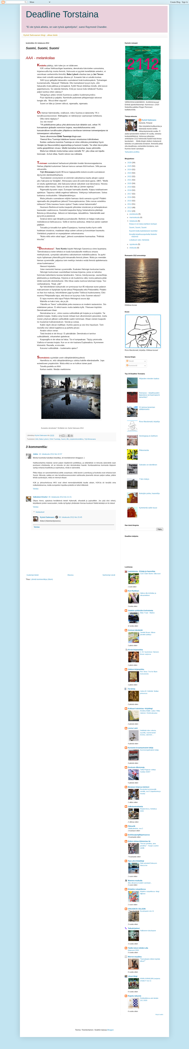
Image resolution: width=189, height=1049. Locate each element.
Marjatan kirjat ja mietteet (138, 787)
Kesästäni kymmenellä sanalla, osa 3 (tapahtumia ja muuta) (150, 791)
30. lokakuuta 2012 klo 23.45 (70, 517)
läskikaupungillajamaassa (139, 835)
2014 (129, 204)
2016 (129, 197)
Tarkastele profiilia (132, 152)
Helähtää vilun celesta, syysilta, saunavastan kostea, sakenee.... (148, 733)
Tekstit (131, 361)
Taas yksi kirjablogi (136, 861)
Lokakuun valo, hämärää (139, 240)
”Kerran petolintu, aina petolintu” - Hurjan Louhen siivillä (149, 846)
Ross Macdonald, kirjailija (149, 422)
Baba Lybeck (44, 439)
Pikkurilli (131, 826)
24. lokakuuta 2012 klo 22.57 (50, 454)
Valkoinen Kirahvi (40, 497)
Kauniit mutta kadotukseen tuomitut (143, 231)
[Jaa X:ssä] (66, 435)
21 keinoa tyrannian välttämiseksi (147, 408)
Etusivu (71, 575)
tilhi (67, 439)
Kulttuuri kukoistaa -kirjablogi (140, 709)
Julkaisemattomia (135, 807)
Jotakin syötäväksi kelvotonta (140, 611)
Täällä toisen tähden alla (138, 948)
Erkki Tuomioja (55, 439)
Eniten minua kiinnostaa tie (139, 841)
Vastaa (35, 489)
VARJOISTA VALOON (137, 909)
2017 (129, 194)
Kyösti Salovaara (47, 517)
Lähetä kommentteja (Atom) (42, 579)
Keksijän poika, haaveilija (149, 493)
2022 (129, 176)
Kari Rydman (133, 591)
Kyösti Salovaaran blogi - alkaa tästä (40, 35)
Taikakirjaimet (134, 928)
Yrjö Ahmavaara (90, 439)
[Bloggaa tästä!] (63, 435)
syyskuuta (133, 244)
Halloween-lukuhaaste (148, 930)
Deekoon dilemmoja (136, 767)
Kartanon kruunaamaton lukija (140, 748)
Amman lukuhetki (135, 630)
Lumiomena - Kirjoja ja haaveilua (141, 571)
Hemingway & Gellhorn (148, 436)
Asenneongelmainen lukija (149, 750)
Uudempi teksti (33, 575)
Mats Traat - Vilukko (147, 613)
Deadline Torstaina (62, 14)
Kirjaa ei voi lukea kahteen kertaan (143, 224)
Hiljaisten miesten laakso (149, 379)
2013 (129, 208)
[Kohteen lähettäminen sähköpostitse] (60, 435)
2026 (129, 163)
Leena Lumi (133, 728)
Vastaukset (40, 512)
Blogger (110, 1030)
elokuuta (133, 248)
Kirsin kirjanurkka (135, 650)
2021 (129, 180)
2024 (129, 170)
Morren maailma (135, 957)
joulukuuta (133, 214)
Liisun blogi (132, 976)
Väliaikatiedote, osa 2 (135, 828)
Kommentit (132, 366)
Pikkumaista (144, 450)
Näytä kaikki (159, 1014)
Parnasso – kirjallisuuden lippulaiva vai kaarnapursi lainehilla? (149, 395)
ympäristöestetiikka (76, 439)
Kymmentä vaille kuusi (148, 508)
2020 (129, 183)
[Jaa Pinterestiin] (71, 435)
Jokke (35, 454)
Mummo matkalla (135, 881)
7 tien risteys (144, 479)
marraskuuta (134, 217)
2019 (129, 187)
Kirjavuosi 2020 (133, 950)
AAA (36, 439)
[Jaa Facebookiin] (68, 435)
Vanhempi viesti (108, 575)
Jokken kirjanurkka (136, 669)
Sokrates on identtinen (148, 465)
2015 (129, 201)
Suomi (63, 439)
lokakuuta (133, 221)
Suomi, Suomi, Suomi (137, 227)
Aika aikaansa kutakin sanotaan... (140, 883)
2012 (129, 211)
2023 (129, 173)
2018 (129, 190)
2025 (129, 166)
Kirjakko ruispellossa (137, 889)
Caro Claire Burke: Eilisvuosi (150, 573)
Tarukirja (131, 689)
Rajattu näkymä (134, 996)
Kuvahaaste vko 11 (147, 911)
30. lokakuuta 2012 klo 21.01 (60, 497)
